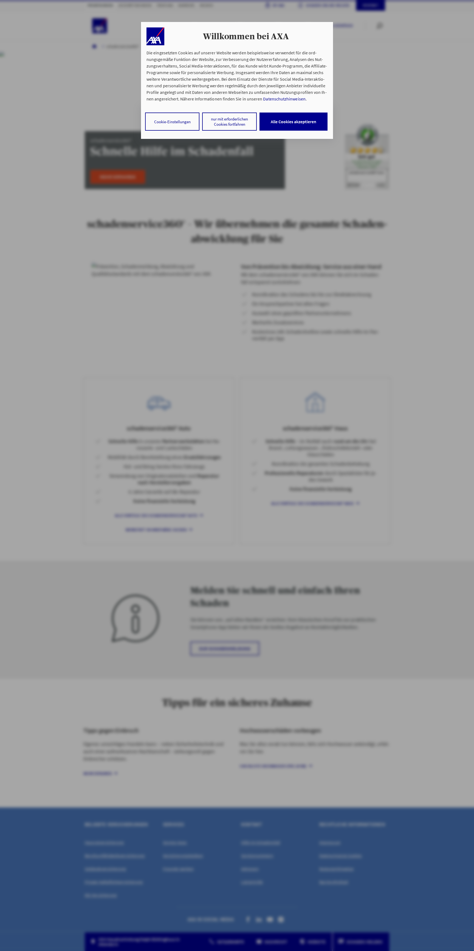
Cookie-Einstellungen (172, 121)
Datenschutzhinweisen (284, 99)
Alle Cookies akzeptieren (293, 121)
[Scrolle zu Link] (155, 36)
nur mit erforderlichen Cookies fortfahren (229, 121)
